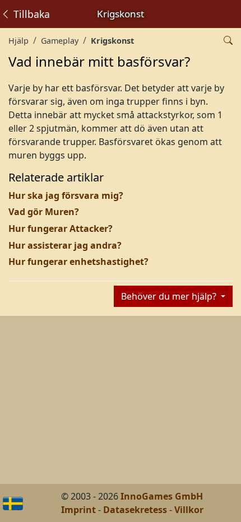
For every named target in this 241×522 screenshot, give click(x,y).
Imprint (78, 510)
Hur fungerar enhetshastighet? (78, 261)
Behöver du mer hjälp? (170, 296)
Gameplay (59, 40)
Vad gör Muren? (43, 212)
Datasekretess (135, 510)
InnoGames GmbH (162, 496)
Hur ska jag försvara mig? (65, 195)
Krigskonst (112, 40)
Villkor (188, 510)
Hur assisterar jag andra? (65, 245)
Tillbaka (30, 14)
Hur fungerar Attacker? (60, 228)
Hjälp (18, 40)
